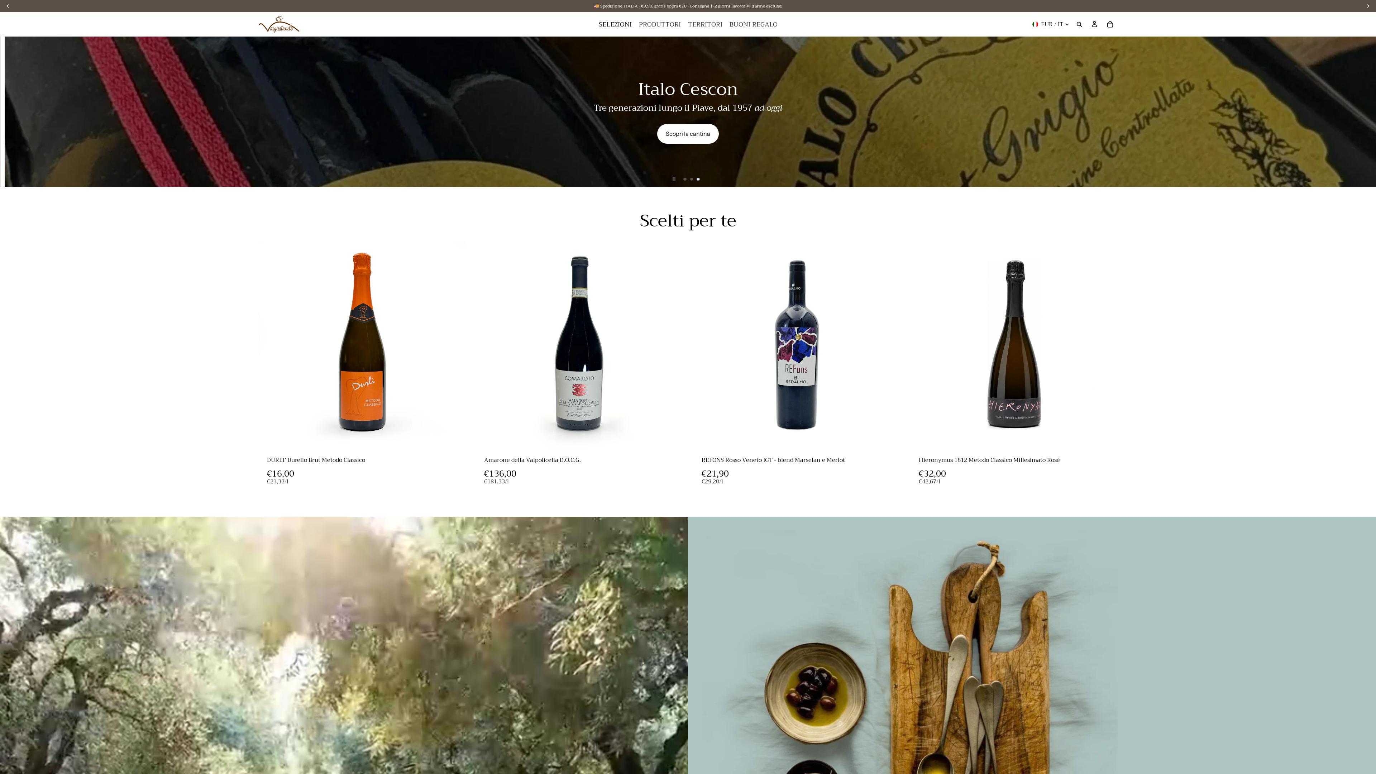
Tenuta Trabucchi (521, 128)
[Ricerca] (1079, 24)
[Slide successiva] (1364, 112)
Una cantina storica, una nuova (521, 96)
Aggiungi (460, 437)
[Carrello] (1110, 24)
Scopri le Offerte (1295, 133)
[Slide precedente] (11, 112)
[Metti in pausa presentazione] (674, 179)
